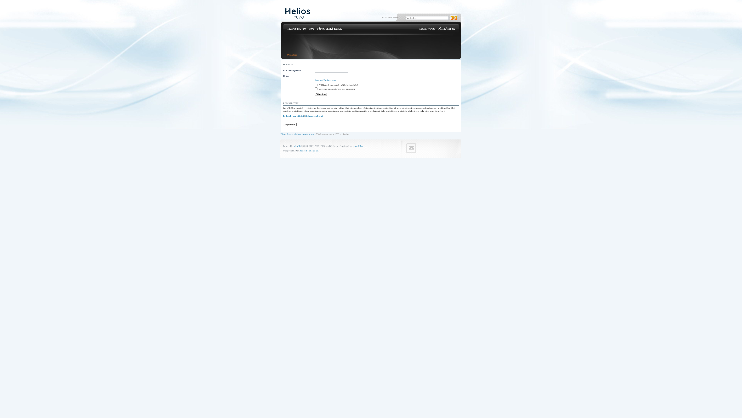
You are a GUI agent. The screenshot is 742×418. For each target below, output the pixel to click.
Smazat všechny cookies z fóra (300, 134)
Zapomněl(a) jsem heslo (325, 80)
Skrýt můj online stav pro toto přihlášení (336, 89)
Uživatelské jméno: (292, 70)
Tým (283, 134)
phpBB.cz (359, 146)
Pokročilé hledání (390, 17)
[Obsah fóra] (298, 13)
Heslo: (286, 76)
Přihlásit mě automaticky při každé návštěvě (338, 85)
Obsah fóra (292, 55)
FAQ (311, 28)
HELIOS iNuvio (297, 28)
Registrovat (427, 28)
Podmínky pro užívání (293, 116)
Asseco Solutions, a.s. (309, 151)
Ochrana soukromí (314, 116)
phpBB (297, 146)
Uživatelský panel (329, 28)
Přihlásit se (446, 28)
